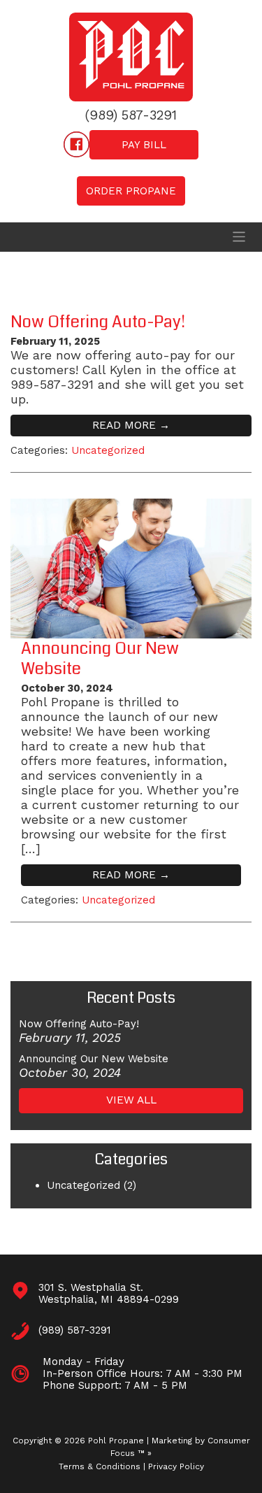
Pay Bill (144, 144)
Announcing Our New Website (100, 658)
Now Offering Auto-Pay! (97, 322)
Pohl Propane (116, 1440)
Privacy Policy (176, 1466)
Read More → (131, 425)
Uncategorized (108, 450)
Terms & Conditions (99, 1466)
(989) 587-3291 (131, 116)
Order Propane (131, 191)
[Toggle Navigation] (239, 236)
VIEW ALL (131, 1100)
